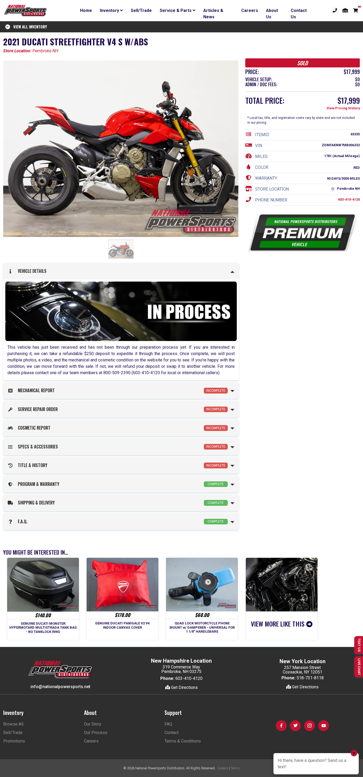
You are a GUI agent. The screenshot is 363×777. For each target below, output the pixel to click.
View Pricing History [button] (343, 108)
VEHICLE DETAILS (31, 271)
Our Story (92, 724)
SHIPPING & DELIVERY (120, 502)
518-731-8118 (310, 677)
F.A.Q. (120, 521)
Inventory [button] (110, 10)
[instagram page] (309, 725)
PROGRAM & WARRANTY (120, 484)
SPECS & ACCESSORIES (120, 446)
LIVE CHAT (359, 666)
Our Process (95, 732)
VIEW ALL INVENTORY (28, 26)
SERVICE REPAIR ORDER (120, 409)
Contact (171, 732)
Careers (249, 10)
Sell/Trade (141, 10)
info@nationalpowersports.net (60, 686)
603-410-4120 (349, 200)
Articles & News (213, 11)
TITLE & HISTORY (120, 465)
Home (86, 10)
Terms (235, 768)
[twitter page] (295, 725)
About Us (272, 11)
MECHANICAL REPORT (120, 390)
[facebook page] (281, 725)
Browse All (13, 724)
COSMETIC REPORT (120, 428)
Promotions (14, 741)
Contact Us (299, 11)
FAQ (168, 724)
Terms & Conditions (182, 741)
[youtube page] (323, 725)
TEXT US (359, 645)
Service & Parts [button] (176, 10)
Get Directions (184, 687)
